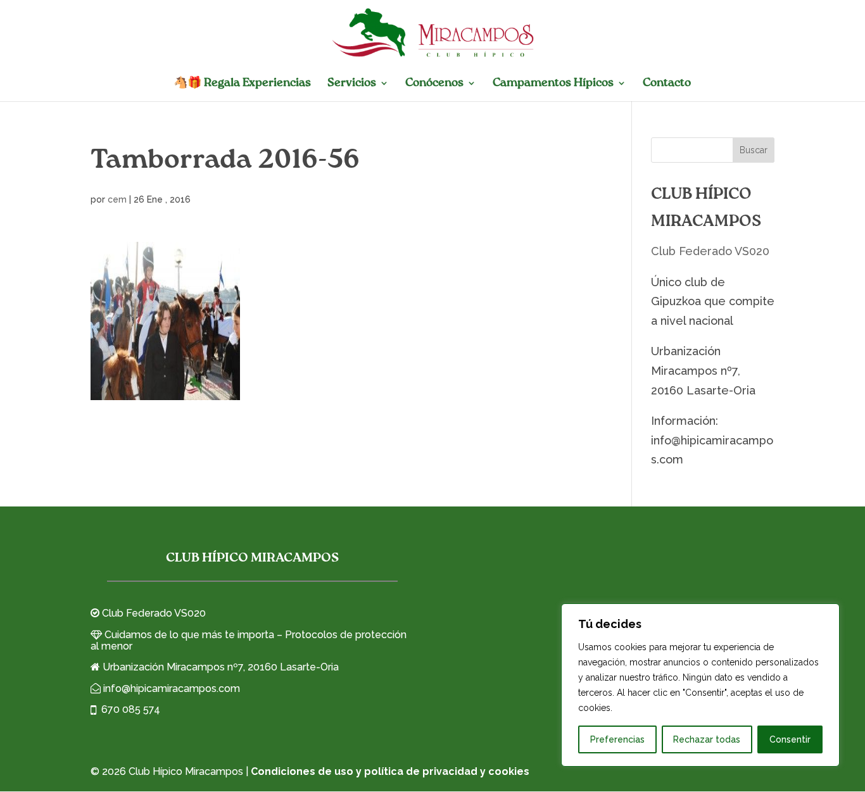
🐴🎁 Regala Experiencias (242, 84)
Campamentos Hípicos (553, 84)
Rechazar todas (706, 739)
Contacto (667, 84)
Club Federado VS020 (710, 251)
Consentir (790, 739)
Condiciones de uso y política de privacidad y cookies (390, 771)
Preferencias (617, 739)
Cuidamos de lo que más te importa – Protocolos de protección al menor (249, 640)
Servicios (351, 84)
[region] (700, 685)
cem (117, 199)
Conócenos (434, 84)
